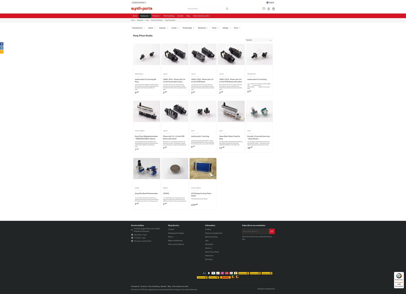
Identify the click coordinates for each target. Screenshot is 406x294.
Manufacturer (137, 28)
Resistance (202, 28)
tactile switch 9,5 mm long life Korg (145, 80)
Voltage (225, 28)
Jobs (206, 240)
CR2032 (166, 193)
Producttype (187, 28)
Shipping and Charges (176, 233)
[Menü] (402, 273)
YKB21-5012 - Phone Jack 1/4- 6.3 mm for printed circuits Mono (174, 80)
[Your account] (268, 8)
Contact (171, 229)
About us (208, 248)
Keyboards (135, 286)
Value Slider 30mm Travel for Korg (229, 137)
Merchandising (154, 286)
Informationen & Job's (180, 286)
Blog (169, 286)
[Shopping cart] (273, 8)
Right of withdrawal (175, 240)
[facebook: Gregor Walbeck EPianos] (1, 44)
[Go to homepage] (141, 9)
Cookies (208, 229)
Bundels (164, 286)
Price (236, 28)
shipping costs (153, 289)
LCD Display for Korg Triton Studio (201, 194)
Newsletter (209, 244)
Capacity (162, 28)
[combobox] (206, 9)
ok (272, 231)
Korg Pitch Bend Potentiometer (146, 193)
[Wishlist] (263, 8)
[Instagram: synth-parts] (1, 48)
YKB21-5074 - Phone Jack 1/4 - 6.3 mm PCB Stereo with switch (230, 80)
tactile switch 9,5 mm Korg (257, 79)
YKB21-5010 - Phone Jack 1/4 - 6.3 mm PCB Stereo (202, 80)
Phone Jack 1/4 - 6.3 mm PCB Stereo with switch (173, 137)
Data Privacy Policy (212, 252)
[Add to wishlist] (158, 47)
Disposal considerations (214, 233)
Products (143, 286)
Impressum (209, 255)
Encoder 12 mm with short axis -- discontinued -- (259, 137)
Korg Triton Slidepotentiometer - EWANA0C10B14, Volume (146, 137)
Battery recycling (211, 237)
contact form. (147, 241)
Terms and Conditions (176, 244)
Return (170, 237)
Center (174, 28)
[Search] (227, 9)
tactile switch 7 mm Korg (200, 136)
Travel (214, 28)
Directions (209, 259)
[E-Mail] (1, 51)
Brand (151, 28)
